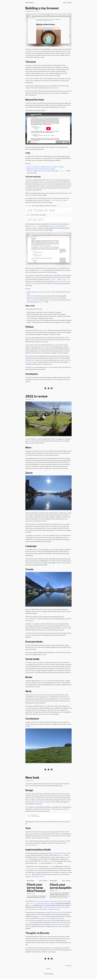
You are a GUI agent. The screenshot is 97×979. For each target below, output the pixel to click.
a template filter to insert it (37, 876)
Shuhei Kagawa (29, 2)
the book (54, 379)
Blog (32, 780)
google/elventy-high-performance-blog (59, 853)
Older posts (68, 965)
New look (32, 777)
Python (37, 11)
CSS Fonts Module (32, 296)
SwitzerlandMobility (30, 618)
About (64, 2)
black (30, 367)
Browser (32, 11)
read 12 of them (44, 680)
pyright (31, 345)
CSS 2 (70, 193)
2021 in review (36, 396)
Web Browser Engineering (32, 51)
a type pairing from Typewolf (42, 802)
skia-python (31, 360)
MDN (58, 193)
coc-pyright (56, 345)
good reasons (43, 330)
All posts (69, 2)
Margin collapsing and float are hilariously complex (41, 292)
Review (32, 399)
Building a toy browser (42, 8)
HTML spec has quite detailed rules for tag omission (41, 168)
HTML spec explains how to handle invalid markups (41, 170)
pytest (47, 367)
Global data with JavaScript (59, 924)
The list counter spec (32, 300)
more (29, 195)
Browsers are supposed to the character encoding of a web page (45, 166)
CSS (35, 11)
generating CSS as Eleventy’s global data (55, 912)
